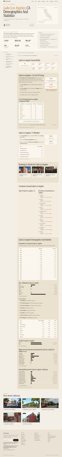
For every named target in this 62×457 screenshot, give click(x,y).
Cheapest (43, 1)
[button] (38, 55)
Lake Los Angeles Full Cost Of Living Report (31, 121)
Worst (47, 1)
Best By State (23, 444)
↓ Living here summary (41, 21)
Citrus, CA (41, 207)
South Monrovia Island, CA (43, 211)
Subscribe (15, 440)
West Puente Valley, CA (43, 203)
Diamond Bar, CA (42, 227)
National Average (40, 103)
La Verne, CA (41, 215)
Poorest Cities (23, 441)
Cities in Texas (36, 437)
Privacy (49, 440)
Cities (33, 1)
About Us (56, 1)
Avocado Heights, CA (42, 223)
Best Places (23, 434)
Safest (39, 1)
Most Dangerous (23, 440)
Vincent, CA (41, 199)
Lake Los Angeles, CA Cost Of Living (31, 75)
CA (6, 4)
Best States (22, 443)
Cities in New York (37, 440)
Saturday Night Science (11, 446)
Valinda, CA (41, 231)
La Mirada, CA (42, 195)
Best (36, 1)
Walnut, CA (41, 219)
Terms (49, 441)
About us (49, 434)
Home (4, 4)
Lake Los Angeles (29, 103)
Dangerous (52, 1)
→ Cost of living (40, 22)
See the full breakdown (23, 296)
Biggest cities (36, 434)
